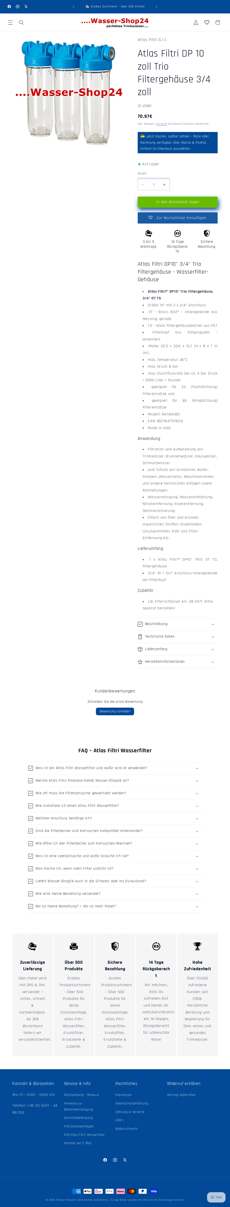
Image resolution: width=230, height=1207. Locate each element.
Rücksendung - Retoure (81, 1095)
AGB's (119, 1120)
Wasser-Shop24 (66, 1200)
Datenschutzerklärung (131, 1103)
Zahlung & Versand (129, 1112)
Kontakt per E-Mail (78, 1143)
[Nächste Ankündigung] (156, 6)
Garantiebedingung (78, 1118)
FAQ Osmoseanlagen (79, 1126)
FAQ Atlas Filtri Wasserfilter (84, 1135)
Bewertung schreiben (115, 711)
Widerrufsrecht (126, 1129)
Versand (161, 124)
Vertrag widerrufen (181, 1095)
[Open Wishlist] (206, 22)
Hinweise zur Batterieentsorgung (78, 1106)
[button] (10, 22)
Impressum (123, 1095)
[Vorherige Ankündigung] (73, 6)
